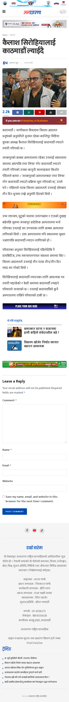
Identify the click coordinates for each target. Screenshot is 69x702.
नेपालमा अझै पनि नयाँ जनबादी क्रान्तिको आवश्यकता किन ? (27, 677)
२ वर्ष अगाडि (28, 63)
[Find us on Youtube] (34, 530)
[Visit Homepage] (32, 12)
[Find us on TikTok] (41, 530)
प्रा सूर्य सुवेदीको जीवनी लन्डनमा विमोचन (21, 658)
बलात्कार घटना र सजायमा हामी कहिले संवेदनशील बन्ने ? (41, 330)
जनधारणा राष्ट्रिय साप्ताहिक (38, 696)
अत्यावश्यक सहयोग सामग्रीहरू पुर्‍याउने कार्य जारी (23, 672)
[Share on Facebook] (17, 112)
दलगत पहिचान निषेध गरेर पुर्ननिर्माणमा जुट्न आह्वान (24, 668)
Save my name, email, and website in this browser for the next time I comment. (31, 499)
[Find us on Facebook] (27, 530)
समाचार (12, 35)
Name (7, 450)
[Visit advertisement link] (34, 3)
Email (6, 465)
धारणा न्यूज (13, 63)
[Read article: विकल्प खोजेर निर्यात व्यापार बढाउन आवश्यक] (14, 345)
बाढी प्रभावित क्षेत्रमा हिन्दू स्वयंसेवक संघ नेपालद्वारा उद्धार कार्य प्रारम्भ (31, 682)
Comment (9, 400)
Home (4, 35)
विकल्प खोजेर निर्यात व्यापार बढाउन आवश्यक (41, 344)
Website (7, 481)
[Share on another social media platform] (61, 112)
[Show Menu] (3, 12)
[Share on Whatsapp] (29, 112)
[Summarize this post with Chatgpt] (51, 112)
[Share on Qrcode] (40, 112)
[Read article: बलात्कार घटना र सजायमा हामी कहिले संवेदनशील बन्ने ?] (14, 332)
